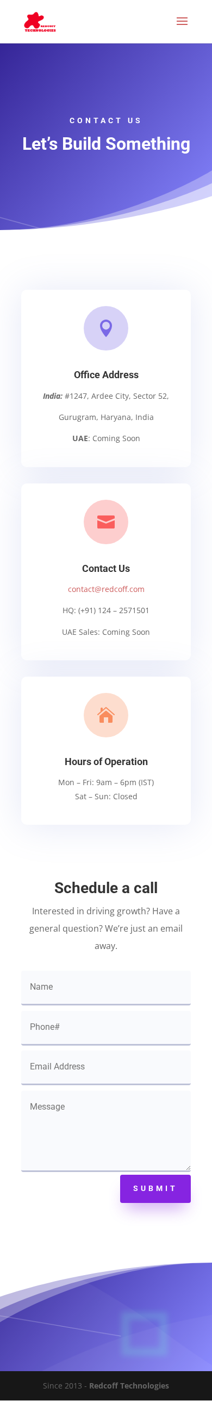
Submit (155, 1188)
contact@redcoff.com (106, 589)
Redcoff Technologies (129, 1385)
